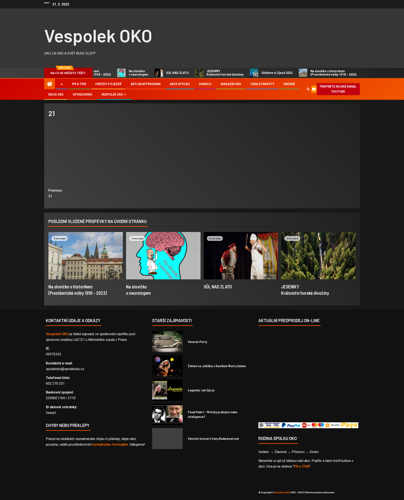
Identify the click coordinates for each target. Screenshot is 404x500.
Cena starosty (262, 84)
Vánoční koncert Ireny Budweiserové (213, 438)
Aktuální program (146, 84)
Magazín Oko (231, 84)
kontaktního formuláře (110, 445)
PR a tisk (79, 84)
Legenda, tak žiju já (201, 390)
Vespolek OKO (98, 35)
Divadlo (205, 84)
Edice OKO (56, 94)
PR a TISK (301, 466)
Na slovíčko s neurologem (130, 72)
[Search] (308, 89)
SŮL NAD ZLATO (169, 73)
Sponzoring (82, 94)
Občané (289, 84)
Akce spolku (180, 84)
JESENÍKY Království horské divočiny (216, 72)
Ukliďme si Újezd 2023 (268, 73)
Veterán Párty (197, 342)
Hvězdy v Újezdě (108, 84)
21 (55, 193)
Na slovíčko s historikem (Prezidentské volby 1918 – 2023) (325, 72)
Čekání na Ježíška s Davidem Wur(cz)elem (217, 366)
